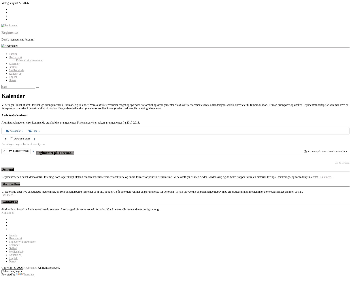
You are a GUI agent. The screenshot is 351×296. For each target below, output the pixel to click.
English (13, 76)
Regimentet (9, 32)
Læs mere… (8, 194)
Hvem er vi (15, 57)
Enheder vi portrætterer (29, 60)
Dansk (12, 80)
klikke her (51, 108)
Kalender (14, 63)
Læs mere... (326, 177)
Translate (28, 274)
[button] (325, 151)
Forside (13, 53)
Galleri (13, 67)
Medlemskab (16, 70)
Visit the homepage (342, 163)
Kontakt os (15, 73)
